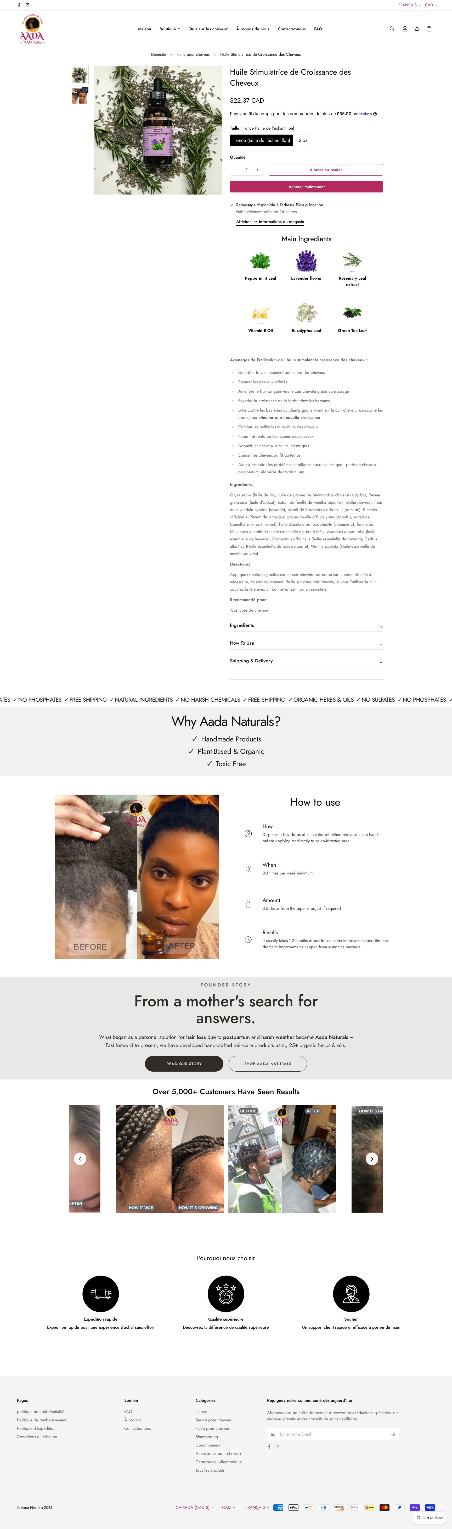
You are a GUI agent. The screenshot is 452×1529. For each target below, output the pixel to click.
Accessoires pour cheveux (218, 1453)
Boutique (168, 29)
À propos (132, 1420)
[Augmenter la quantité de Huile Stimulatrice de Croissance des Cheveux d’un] (257, 170)
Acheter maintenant (307, 187)
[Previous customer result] (80, 1159)
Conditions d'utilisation (37, 1437)
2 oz (303, 140)
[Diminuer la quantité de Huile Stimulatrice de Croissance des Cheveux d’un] (235, 170)
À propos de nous (252, 29)
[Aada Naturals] (32, 28)
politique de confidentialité (40, 1412)
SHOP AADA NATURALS (268, 1063)
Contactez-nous (292, 29)
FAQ (318, 29)
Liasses (201, 1412)
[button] (428, 29)
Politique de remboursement (41, 1420)
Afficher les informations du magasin (270, 222)
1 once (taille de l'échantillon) (261, 140)
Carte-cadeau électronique (219, 1462)
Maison (144, 29)
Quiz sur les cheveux (208, 29)
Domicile (158, 54)
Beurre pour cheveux (214, 1420)
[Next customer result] (372, 1159)
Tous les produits (210, 1470)
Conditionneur (208, 1445)
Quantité (238, 157)
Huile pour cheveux (193, 54)
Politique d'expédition (36, 1428)
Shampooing (207, 1437)
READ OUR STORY (184, 1063)
